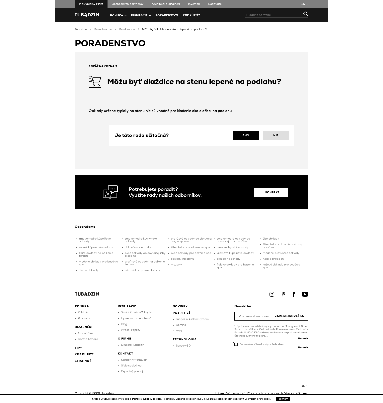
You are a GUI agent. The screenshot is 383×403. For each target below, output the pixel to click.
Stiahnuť (83, 361)
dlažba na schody (228, 258)
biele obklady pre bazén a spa (191, 253)
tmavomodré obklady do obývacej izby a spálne (233, 240)
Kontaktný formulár (134, 359)
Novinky (180, 306)
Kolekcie (83, 312)
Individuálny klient (91, 4)
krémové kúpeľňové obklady (235, 253)
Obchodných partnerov (127, 4)
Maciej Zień (85, 333)
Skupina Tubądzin (132, 345)
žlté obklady (271, 238)
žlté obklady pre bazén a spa (190, 247)
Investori (194, 4)
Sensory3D (183, 345)
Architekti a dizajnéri (166, 4)
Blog (124, 324)
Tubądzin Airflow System (192, 319)
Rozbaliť (303, 338)
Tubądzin (81, 29)
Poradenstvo (166, 15)
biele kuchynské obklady (233, 247)
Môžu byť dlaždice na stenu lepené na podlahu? (174, 29)
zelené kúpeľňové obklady (96, 247)
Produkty (84, 318)
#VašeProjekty (130, 330)
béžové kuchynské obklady (142, 270)
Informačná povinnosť (230, 393)
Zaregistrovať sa (289, 316)
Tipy (78, 348)
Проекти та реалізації (136, 318)
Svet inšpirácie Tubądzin (137, 312)
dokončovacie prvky (138, 247)
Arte (179, 330)
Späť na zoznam (103, 66)
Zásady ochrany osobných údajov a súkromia (277, 393)
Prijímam (283, 399)
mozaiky (176, 264)
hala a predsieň (273, 258)
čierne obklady (88, 270)
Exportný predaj (132, 371)
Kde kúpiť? (191, 15)
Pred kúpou (127, 29)
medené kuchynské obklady (281, 253)
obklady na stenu (182, 258)
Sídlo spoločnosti (132, 365)
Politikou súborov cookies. (147, 399)
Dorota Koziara (88, 339)
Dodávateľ (215, 4)
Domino (181, 325)
